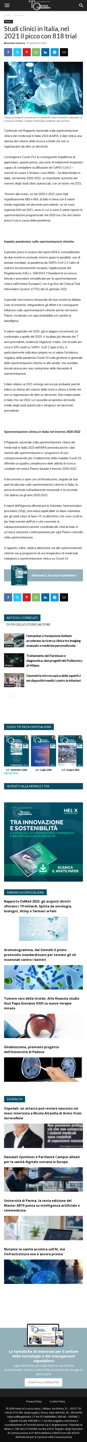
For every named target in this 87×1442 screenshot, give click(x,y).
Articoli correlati (22, 618)
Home (7, 15)
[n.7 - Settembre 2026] (19, 575)
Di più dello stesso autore (28, 624)
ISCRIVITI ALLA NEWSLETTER (43, 1382)
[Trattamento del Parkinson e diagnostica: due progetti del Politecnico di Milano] (14, 660)
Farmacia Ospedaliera (25, 892)
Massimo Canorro (14, 42)
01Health (14, 1099)
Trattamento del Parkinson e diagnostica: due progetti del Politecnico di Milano (54, 660)
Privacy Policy (34, 1401)
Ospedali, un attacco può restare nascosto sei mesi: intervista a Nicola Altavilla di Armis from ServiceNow (43, 1113)
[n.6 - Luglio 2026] (43, 751)
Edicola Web (11, 773)
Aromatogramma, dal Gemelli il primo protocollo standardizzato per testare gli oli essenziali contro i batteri (40, 955)
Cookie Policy (57, 1401)
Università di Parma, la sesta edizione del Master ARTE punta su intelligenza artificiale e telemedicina (42, 1205)
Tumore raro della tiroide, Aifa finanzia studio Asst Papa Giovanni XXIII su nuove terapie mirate (41, 1003)
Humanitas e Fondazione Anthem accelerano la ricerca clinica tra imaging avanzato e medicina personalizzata (53, 640)
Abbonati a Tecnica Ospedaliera (53, 575)
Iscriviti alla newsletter (28, 786)
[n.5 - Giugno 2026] (70, 751)
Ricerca (19, 15)
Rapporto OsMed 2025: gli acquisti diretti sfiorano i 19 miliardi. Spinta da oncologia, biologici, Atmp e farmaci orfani (38, 906)
